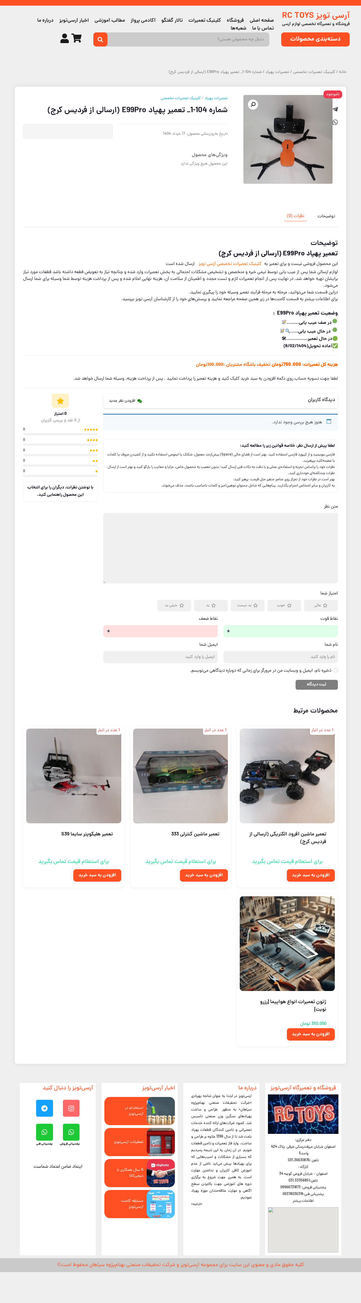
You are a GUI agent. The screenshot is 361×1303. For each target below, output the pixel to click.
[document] (180, 651)
